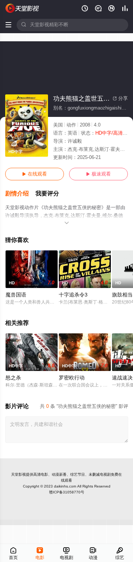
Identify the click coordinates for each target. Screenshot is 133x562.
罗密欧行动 (72, 378)
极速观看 (98, 174)
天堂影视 (18, 474)
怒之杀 (13, 378)
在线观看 (34, 174)
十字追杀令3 (73, 295)
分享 (120, 98)
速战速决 (122, 378)
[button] (20, 193)
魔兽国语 (16, 295)
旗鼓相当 (122, 295)
